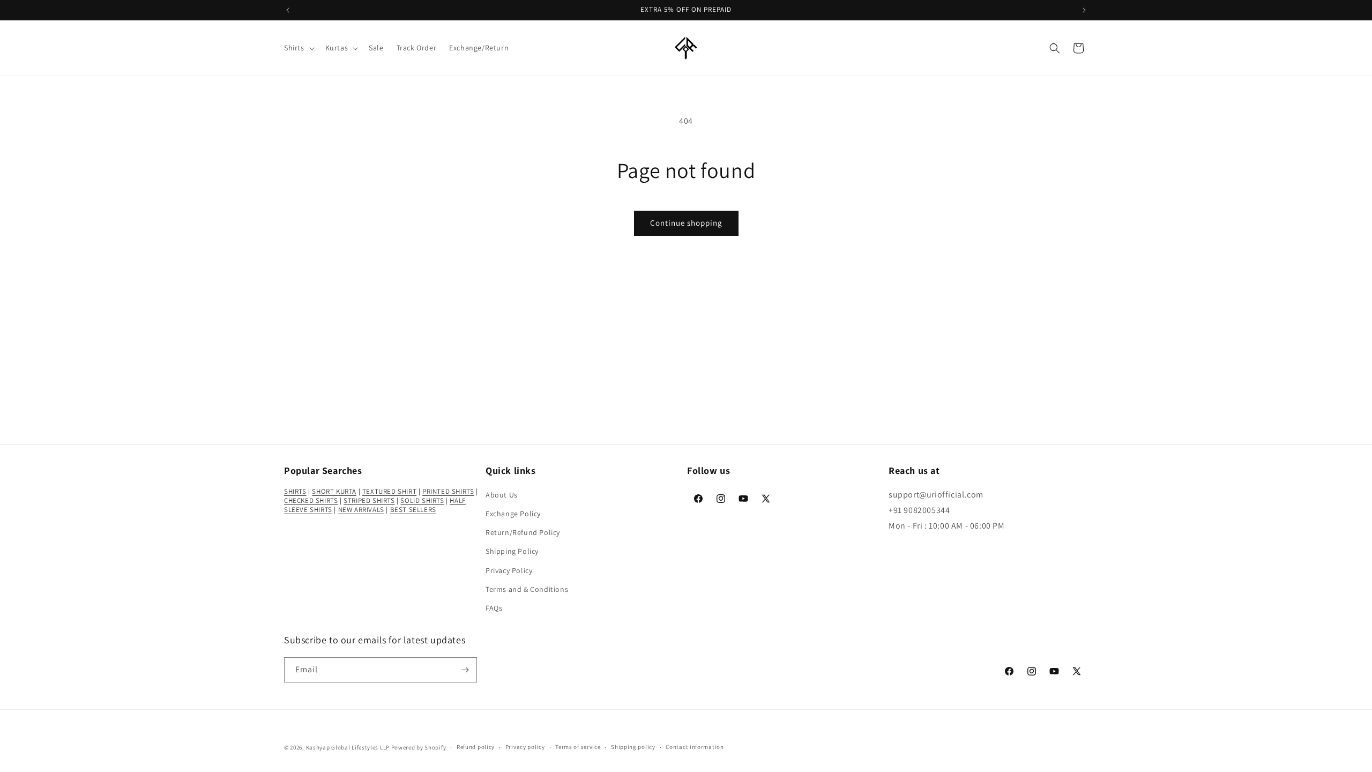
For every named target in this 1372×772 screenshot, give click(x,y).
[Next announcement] (1084, 10)
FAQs (494, 608)
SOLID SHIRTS (422, 500)
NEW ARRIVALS (361, 509)
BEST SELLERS (413, 509)
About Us (502, 495)
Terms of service (577, 747)
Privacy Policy (509, 570)
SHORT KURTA (334, 491)
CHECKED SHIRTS (311, 500)
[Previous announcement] (288, 10)
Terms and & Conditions (527, 589)
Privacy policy (525, 747)
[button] (298, 47)
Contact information (695, 747)
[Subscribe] (464, 669)
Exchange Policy (513, 513)
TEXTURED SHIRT (389, 491)
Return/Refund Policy (523, 532)
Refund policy (476, 747)
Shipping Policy (512, 551)
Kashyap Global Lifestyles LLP (348, 747)
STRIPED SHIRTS (369, 500)
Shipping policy (633, 747)
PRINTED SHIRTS (448, 491)
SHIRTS (295, 491)
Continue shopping (686, 223)
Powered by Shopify (418, 747)
